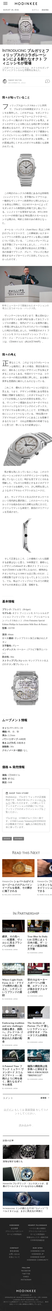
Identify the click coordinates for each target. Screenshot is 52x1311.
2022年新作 (18, 839)
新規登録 (45, 10)
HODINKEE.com (38, 1251)
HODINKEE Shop (37, 1257)
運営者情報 (14, 1251)
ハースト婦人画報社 (38, 1228)
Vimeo (26, 1277)
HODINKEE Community (37, 1260)
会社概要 (14, 1228)
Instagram (26, 1280)
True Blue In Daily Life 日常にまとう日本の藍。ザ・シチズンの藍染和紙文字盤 (37, 942)
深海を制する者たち (13, 1161)
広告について (14, 1257)
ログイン (35, 10)
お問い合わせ (14, 1254)
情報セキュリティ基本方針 (37, 1237)
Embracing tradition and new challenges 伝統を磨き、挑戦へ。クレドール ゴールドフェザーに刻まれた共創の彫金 (13, 1032)
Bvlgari (7, 839)
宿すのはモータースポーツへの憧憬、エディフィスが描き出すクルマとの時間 (37, 985)
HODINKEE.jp (38, 1254)
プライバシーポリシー (14, 1231)
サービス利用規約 (14, 1234)
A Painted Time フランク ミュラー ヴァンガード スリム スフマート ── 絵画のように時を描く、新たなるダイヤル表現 (13, 1075)
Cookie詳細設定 (38, 1240)
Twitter (26, 1274)
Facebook (26, 1271)
